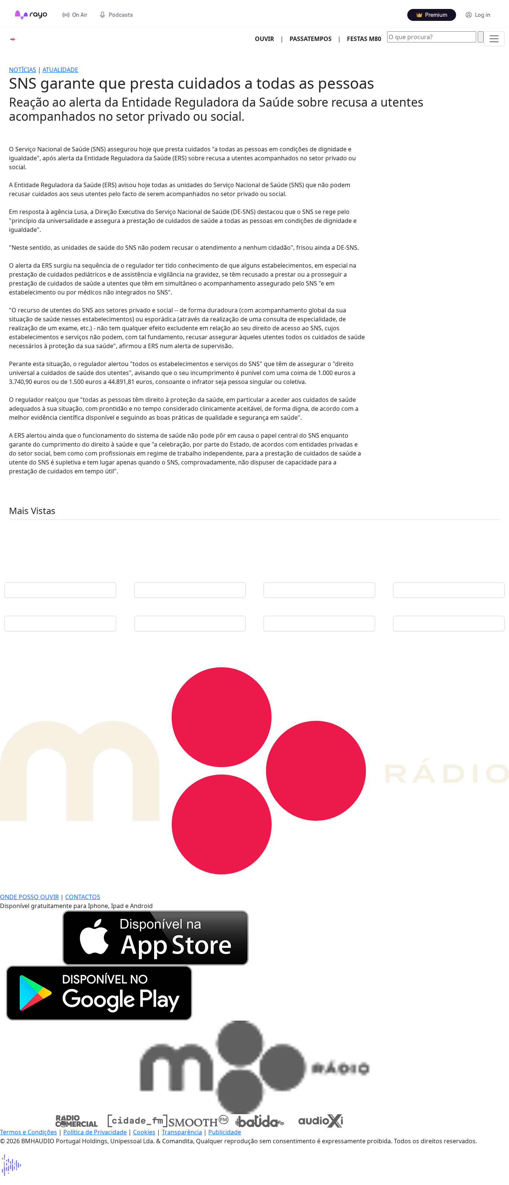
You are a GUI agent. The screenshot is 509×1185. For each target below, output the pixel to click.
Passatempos (311, 39)
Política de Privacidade (95, 1132)
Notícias (22, 70)
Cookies (144, 1132)
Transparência (182, 1132)
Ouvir (267, 38)
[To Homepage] (31, 14)
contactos (82, 897)
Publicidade (224, 1132)
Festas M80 (364, 39)
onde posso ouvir (29, 897)
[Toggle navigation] (494, 38)
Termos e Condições (28, 1132)
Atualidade (60, 70)
